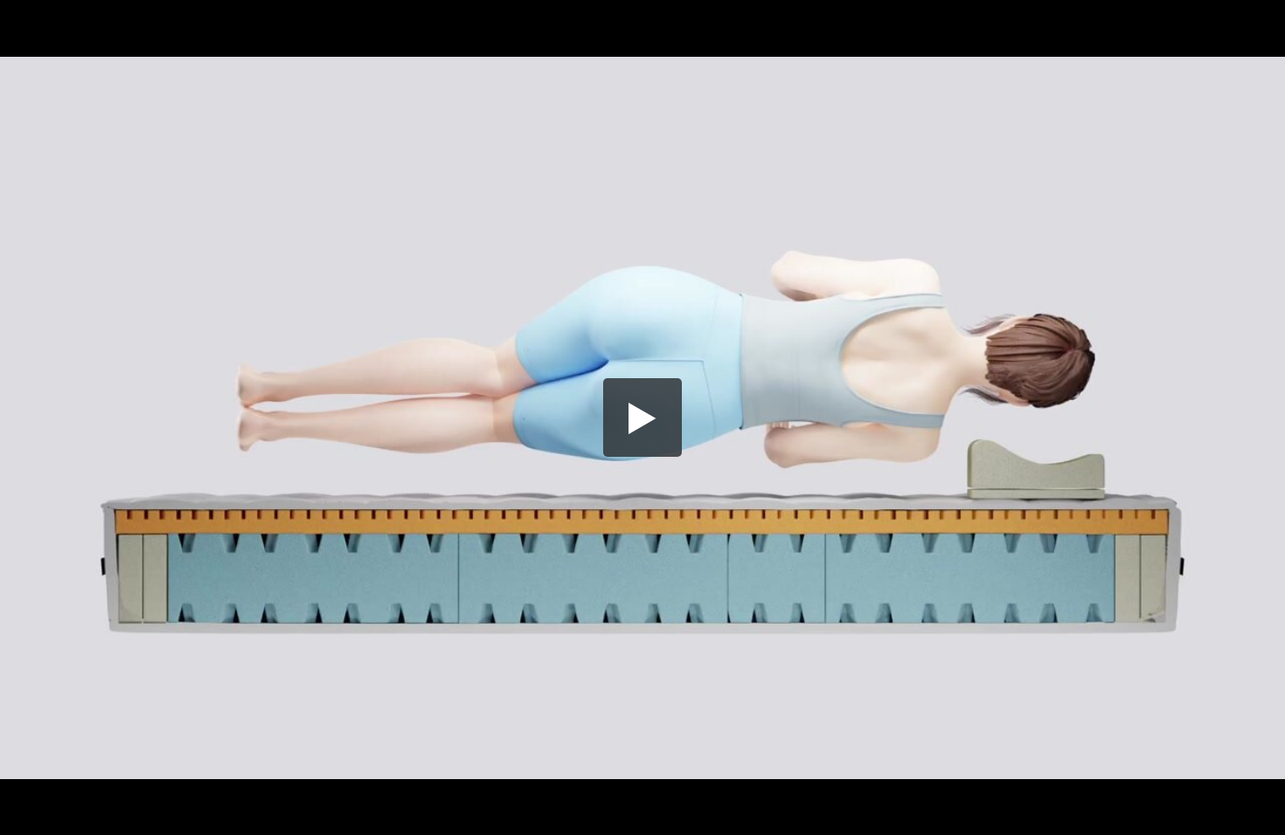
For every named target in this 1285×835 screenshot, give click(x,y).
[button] (642, 417)
